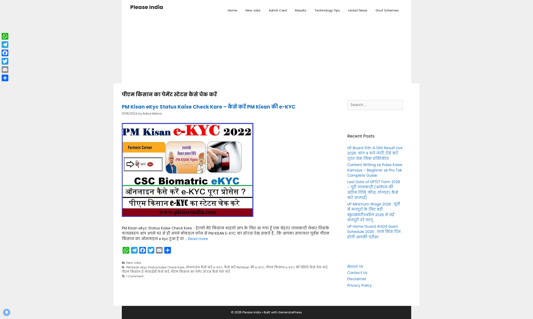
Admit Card (278, 10)
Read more (198, 238)
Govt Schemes (387, 10)
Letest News (357, 10)
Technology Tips (327, 10)
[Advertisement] (266, 52)
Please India (146, 7)
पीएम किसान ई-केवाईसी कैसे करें (145, 272)
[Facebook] (5, 53)
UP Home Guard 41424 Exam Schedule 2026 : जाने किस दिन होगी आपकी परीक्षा (374, 232)
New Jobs (252, 10)
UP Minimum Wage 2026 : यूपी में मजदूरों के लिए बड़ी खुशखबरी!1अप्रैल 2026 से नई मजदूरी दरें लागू (373, 212)
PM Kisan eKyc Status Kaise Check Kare (155, 267)
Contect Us (357, 272)
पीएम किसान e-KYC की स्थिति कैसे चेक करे (297, 267)
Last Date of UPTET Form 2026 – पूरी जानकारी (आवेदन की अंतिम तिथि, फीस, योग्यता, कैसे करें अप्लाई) (373, 189)
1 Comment (135, 276)
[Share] (5, 78)
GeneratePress (290, 312)
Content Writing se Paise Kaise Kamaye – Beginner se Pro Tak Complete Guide (374, 170)
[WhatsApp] (5, 36)
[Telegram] (5, 44)
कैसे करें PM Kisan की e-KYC (244, 267)
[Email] (5, 69)
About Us (355, 266)
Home (232, 10)
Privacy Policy (359, 285)
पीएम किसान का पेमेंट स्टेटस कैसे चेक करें (200, 272)
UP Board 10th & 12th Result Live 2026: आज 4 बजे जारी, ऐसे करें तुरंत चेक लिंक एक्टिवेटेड (375, 153)
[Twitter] (5, 61)
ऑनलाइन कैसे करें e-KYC (204, 267)
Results (300, 10)
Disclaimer (356, 278)
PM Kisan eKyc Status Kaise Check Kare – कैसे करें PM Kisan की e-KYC (208, 106)
